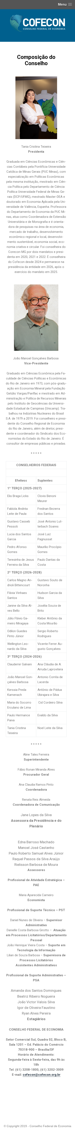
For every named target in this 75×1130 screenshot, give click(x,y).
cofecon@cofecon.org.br (41, 1075)
